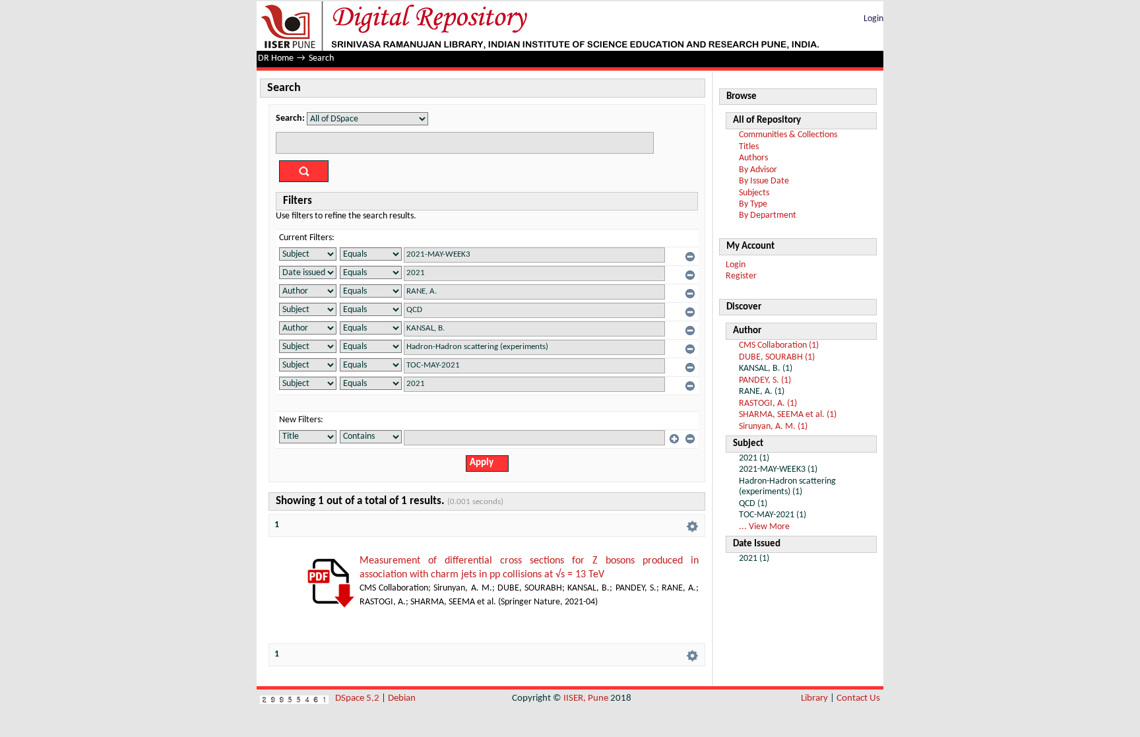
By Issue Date (764, 181)
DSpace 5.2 (358, 698)
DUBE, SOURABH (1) (777, 357)
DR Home (276, 58)
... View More (764, 527)
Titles (749, 147)
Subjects (754, 193)
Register (741, 276)
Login (873, 19)
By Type (753, 204)
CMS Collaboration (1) (779, 345)
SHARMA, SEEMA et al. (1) (788, 414)
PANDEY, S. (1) (765, 380)
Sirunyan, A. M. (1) (773, 426)
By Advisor (758, 170)
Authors (753, 158)
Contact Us (858, 698)
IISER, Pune (585, 698)
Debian (402, 698)
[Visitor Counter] (294, 698)
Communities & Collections (788, 135)
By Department (767, 215)
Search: (290, 118)
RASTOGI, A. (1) (768, 403)
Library (814, 698)
